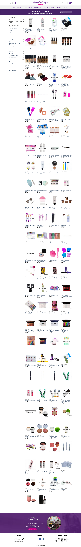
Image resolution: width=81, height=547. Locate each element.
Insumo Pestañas (50, 7)
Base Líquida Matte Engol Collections (30, 67)
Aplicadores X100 (64, 29)
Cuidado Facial (37, 7)
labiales (10, 32)
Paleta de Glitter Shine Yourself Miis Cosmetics (29, 313)
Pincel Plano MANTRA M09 (54, 383)
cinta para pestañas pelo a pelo (42, 120)
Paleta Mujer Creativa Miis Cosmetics (54, 331)
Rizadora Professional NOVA (30, 454)
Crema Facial (11, 46)
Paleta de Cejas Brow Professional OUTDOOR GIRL (66, 296)
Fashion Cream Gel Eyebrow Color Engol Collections (30, 208)
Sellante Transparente (65, 454)
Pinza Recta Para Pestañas (42, 400)
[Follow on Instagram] (12, 3)
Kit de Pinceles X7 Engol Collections (65, 226)
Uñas (10, 41)
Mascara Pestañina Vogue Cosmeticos (66, 278)
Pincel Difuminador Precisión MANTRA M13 (42, 383)
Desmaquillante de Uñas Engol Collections (29, 173)
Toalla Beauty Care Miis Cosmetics (29, 490)
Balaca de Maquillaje (29, 48)
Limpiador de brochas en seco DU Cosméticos (41, 261)
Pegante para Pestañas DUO (30, 365)
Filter (11, 21)
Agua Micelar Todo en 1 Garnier (41, 30)
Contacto (66, 7)
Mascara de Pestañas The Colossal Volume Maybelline (42, 278)
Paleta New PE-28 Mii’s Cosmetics (29, 348)
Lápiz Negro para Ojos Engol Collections (30, 261)
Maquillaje (18, 7)
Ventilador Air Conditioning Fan (54, 490)
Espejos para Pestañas (65, 172)
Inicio (14, 7)
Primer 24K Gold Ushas (65, 436)
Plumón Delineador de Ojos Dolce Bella (30, 419)
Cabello (43, 7)
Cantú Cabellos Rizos (13, 55)
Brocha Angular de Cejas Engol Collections (41, 102)
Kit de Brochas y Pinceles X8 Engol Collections (42, 226)
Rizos (10, 35)
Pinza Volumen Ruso (53, 400)
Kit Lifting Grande (28, 242)
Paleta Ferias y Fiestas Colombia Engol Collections (30, 331)
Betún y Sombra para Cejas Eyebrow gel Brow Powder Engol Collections (66, 67)
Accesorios (30, 7)
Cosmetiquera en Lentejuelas (30, 155)
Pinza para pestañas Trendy (30, 400)
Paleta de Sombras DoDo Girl (42, 312)
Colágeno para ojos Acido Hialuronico (41, 137)
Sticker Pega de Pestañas (65, 471)
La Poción (11, 37)
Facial (10, 59)
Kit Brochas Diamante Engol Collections (30, 226)
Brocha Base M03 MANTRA (54, 101)
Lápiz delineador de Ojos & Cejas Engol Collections (66, 243)
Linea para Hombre (59, 7)
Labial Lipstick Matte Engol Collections (54, 243)
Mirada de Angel (12, 70)
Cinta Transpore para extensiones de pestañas (53, 120)
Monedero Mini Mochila (53, 295)
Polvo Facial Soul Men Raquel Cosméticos (30, 437)
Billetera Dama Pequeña (29, 84)
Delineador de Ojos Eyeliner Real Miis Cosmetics (54, 156)
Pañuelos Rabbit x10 (53, 348)
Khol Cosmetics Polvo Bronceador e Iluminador (65, 208)
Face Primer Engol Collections (66, 190)
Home (29, 13)
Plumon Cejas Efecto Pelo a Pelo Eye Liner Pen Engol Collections (66, 401)
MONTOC (11, 53)
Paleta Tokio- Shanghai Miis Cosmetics (42, 348)
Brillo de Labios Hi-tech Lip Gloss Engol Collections (30, 102)
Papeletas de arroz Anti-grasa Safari (65, 348)
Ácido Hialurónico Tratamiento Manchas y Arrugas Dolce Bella (29, 30)
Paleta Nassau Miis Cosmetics (64, 331)
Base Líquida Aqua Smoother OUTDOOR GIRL (54, 49)
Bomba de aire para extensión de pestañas (65, 85)
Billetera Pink (39, 84)
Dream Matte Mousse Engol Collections (54, 173)
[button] (15, 3)
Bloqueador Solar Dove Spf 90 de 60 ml (54, 85)
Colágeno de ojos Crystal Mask (65, 120)
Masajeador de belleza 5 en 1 (30, 277)
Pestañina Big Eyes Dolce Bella (41, 366)
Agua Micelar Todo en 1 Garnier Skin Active (53, 30)
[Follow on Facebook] (10, 3)
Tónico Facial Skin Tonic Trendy (41, 490)
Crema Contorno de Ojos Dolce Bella (41, 156)
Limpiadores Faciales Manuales (65, 261)
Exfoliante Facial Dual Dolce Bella (42, 191)
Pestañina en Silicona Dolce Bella (54, 366)
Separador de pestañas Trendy (29, 472)
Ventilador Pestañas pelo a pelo (30, 507)
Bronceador (11, 49)
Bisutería (11, 66)
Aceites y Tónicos (12, 39)
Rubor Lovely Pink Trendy (53, 454)
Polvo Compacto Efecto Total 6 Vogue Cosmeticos (54, 419)
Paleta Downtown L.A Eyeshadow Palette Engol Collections (65, 313)
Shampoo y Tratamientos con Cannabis (15, 44)
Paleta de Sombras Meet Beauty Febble (53, 313)
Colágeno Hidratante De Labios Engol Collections (29, 137)
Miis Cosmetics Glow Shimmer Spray (41, 296)
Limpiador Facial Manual (53, 260)
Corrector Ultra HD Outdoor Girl (66, 137)
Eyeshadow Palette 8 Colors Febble (54, 191)
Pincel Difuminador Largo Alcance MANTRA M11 (30, 383)
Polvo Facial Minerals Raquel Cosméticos (66, 419)
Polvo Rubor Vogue (40, 436)
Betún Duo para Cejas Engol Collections (54, 67)
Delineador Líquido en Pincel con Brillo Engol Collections (66, 156)
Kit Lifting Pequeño (40, 242)
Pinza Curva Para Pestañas (66, 383)
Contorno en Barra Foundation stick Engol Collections (53, 137)
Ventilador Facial (64, 489)
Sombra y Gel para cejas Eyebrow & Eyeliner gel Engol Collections (54, 472)
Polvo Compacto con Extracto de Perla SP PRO (42, 419)
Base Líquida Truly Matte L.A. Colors (42, 67)
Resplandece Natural (13, 61)
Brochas (24, 7)
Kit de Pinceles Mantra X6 (54, 225)
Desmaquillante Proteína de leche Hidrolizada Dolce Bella (42, 173)
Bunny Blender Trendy (65, 101)
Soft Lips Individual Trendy (42, 471)
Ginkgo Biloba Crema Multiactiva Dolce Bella (53, 208)
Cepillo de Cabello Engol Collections (29, 120)
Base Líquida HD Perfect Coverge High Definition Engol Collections (65, 49)
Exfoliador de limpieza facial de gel (30, 191)
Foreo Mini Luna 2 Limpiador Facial (42, 208)
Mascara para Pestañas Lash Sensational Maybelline (54, 278)
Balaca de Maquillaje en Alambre (41, 49)
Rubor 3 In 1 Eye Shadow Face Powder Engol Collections (41, 454)
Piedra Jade (63, 365)
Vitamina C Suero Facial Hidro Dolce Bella (41, 507)
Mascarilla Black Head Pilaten (30, 295)
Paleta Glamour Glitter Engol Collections (42, 331)
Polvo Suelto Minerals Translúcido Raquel (53, 437)
